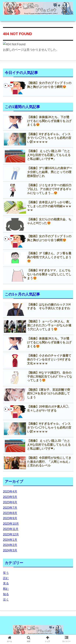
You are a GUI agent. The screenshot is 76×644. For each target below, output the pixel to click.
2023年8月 (10, 513)
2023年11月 (10, 529)
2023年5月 (10, 496)
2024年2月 (10, 545)
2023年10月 (11, 523)
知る (6, 594)
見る (6, 583)
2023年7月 (10, 507)
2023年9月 (10, 518)
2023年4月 (10, 491)
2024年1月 (10, 539)
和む (6, 588)
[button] (68, 430)
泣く (6, 599)
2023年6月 (10, 502)
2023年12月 (11, 534)
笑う (6, 572)
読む (6, 578)
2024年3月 (10, 550)
